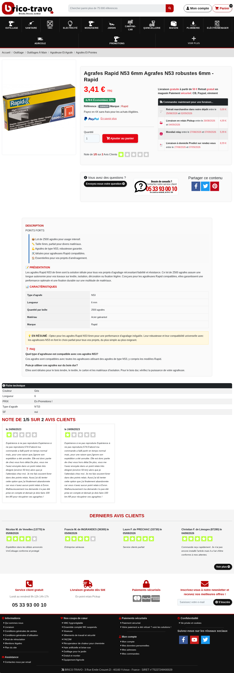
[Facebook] (195, 186)
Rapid (124, 106)
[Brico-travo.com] (28, 8)
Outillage (19, 52)
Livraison (9, 627)
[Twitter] (205, 186)
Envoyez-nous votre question (104, 183)
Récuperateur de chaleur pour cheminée (83, 643)
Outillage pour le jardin (74, 651)
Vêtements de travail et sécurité (79, 635)
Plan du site (10, 647)
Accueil (6, 52)
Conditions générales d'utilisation (21, 635)
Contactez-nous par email (17, 662)
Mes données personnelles (135, 645)
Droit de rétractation (14, 639)
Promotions (117, 43)
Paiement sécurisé (131, 623)
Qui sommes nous (13, 623)
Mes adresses (128, 649)
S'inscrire (224, 602)
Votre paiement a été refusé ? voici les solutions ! (146, 627)
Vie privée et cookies (190, 623)
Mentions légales (13, 643)
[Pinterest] (214, 186)
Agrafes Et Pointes (86, 52)
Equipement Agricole (73, 659)
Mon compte (199, 8)
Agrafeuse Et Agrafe (61, 52)
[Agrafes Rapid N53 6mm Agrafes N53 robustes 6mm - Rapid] (39, 107)
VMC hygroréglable (73, 623)
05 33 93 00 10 (29, 605)
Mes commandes (130, 653)
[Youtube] (194, 640)
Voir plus (221, 566)
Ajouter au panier (122, 138)
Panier (225, 7)
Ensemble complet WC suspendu (80, 627)
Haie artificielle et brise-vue (77, 647)
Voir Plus (194, 43)
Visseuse (68, 631)
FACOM (67, 639)
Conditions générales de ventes (20, 631)
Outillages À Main (37, 52)
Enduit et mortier (71, 655)
